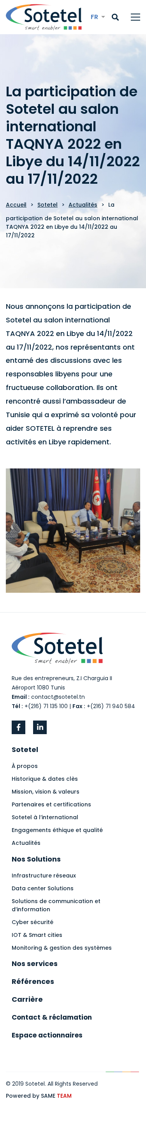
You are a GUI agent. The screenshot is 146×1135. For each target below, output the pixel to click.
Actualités (83, 205)
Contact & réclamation (52, 1017)
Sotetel (47, 205)
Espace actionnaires (47, 1035)
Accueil (16, 205)
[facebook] (18, 727)
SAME (56, 1096)
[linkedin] (40, 727)
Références (33, 981)
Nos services (35, 963)
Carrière (27, 999)
